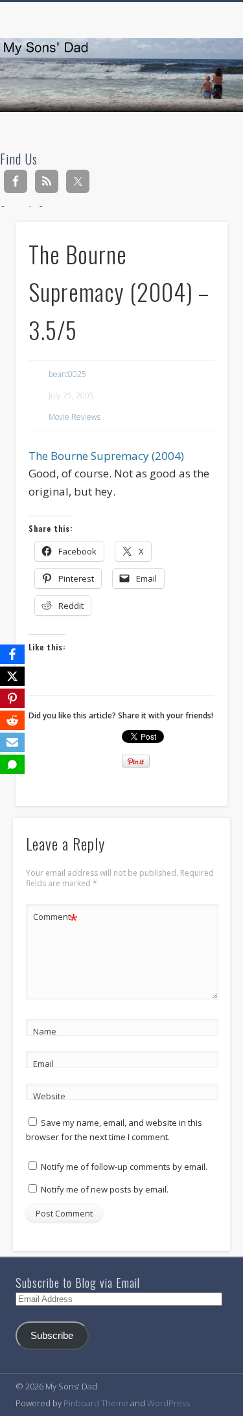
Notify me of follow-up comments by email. (124, 1166)
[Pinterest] (12, 698)
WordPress (168, 1403)
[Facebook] (12, 654)
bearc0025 (67, 374)
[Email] (12, 742)
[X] (12, 676)
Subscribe (51, 1335)
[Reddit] (12, 720)
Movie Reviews (74, 416)
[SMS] (12, 764)
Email (43, 1063)
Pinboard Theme (96, 1403)
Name (44, 1031)
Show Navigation (196, 116)
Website (49, 1096)
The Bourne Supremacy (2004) (106, 455)
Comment (55, 918)
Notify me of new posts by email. (104, 1189)
